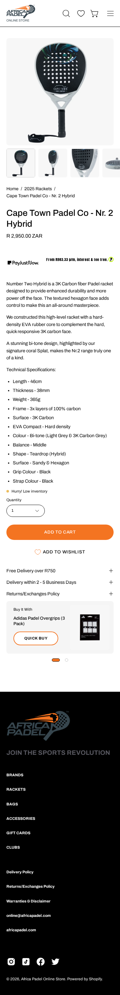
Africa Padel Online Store (43, 979)
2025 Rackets (38, 188)
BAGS (12, 804)
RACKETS (16, 789)
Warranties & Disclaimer (28, 901)
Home (12, 188)
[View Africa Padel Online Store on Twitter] (55, 961)
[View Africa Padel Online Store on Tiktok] (26, 961)
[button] (65, 13)
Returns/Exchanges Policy (33, 593)
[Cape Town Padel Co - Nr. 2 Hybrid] (20, 163)
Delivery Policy (20, 872)
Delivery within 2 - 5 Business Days (41, 582)
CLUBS (13, 847)
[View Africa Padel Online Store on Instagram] (11, 961)
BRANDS (14, 775)
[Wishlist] (81, 13)
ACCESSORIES (20, 818)
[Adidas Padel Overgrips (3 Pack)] (90, 627)
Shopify (95, 979)
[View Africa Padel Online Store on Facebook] (40, 961)
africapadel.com (21, 930)
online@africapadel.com (28, 915)
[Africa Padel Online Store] (20, 13)
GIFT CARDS (18, 833)
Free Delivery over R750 (30, 570)
